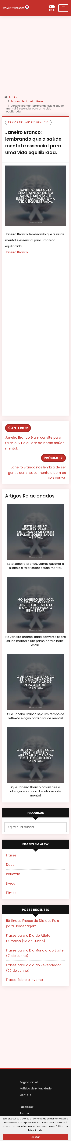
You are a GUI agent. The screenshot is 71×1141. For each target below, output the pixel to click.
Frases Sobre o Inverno (24, 980)
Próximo (52, 458)
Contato (25, 1095)
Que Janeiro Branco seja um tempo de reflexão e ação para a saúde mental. (35, 716)
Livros (10, 883)
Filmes (11, 893)
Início (13, 97)
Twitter (24, 1113)
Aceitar (35, 1137)
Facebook (27, 1107)
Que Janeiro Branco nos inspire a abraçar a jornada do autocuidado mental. (35, 791)
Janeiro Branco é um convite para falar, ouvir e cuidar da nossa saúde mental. (35, 443)
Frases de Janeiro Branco (28, 101)
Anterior (19, 428)
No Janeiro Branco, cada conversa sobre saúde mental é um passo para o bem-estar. (35, 641)
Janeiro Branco (16, 252)
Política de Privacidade (35, 1088)
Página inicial (29, 1082)
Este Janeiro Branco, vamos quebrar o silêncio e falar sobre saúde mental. (35, 566)
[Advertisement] (35, 57)
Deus (10, 864)
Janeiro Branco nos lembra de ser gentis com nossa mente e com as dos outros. (37, 472)
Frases (11, 855)
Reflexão (13, 874)
